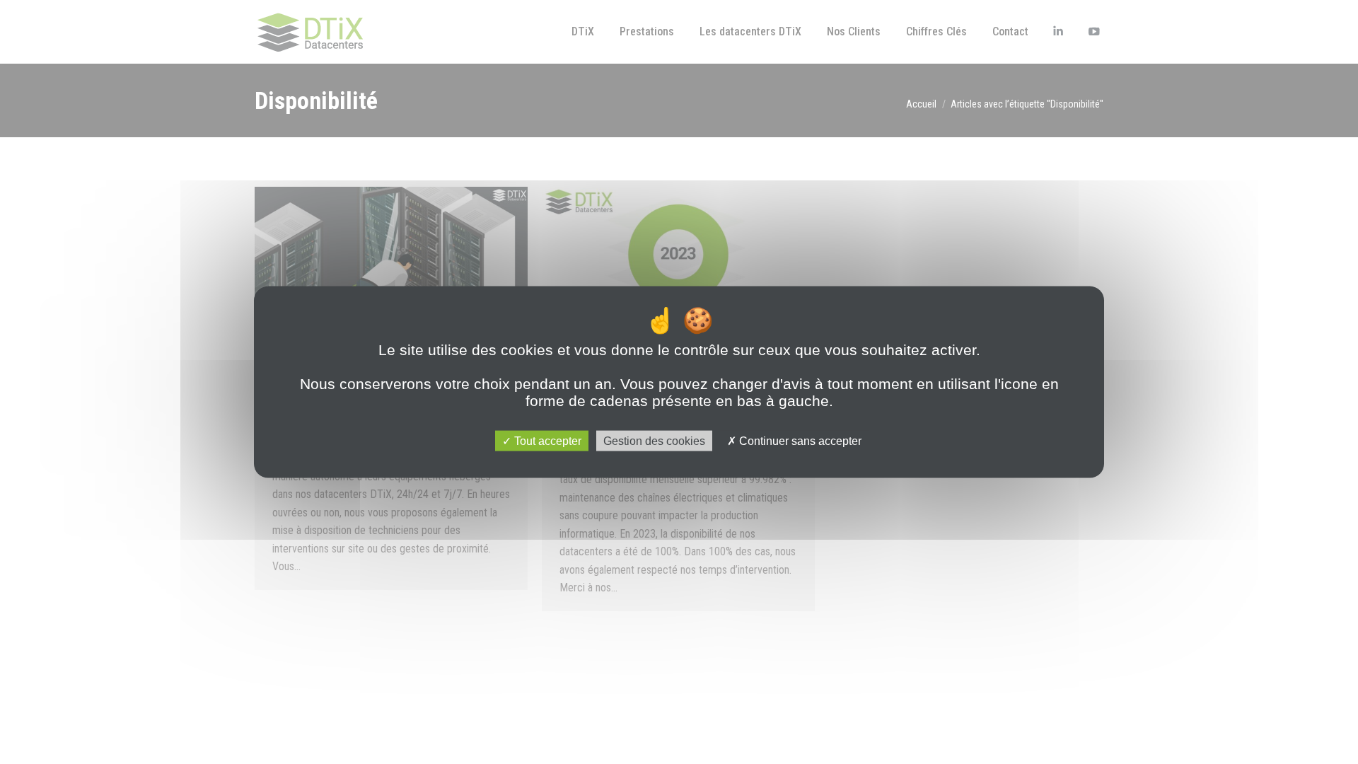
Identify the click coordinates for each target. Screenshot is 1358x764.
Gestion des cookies (654, 440)
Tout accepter (546, 440)
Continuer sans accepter (798, 440)
